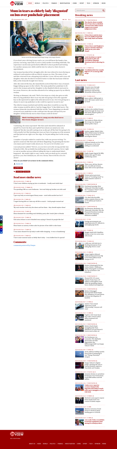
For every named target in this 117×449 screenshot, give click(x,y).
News (30, 3)
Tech (88, 3)
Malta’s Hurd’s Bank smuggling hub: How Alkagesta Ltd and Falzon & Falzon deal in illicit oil (94, 328)
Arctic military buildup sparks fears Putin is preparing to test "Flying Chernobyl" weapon (94, 354)
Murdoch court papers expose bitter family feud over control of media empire (94, 399)
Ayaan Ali (19, 164)
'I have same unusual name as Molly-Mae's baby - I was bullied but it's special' (39, 237)
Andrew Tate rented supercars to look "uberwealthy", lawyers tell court (93, 306)
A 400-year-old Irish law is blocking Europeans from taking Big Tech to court (93, 245)
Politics (45, 3)
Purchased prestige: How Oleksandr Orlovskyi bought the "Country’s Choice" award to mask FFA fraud (94, 188)
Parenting (27, 171)
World (37, 3)
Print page (19, 167)
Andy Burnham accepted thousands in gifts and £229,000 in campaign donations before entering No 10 (94, 60)
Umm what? (19, 171)
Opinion (96, 3)
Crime (75, 3)
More (104, 3)
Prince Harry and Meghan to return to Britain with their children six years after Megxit (94, 48)
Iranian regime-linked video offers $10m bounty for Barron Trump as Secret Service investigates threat (94, 133)
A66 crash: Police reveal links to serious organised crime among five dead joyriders (94, 421)
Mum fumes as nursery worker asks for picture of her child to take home (37, 225)
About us (32, 444)
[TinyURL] (1, 229)
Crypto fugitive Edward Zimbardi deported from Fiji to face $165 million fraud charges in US (94, 256)
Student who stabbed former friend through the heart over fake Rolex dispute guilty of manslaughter (94, 111)
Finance (54, 3)
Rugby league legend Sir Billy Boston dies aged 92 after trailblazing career (94, 155)
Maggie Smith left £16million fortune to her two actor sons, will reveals (94, 234)
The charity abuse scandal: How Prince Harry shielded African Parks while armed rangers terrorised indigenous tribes (94, 25)
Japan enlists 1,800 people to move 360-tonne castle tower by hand (94, 100)
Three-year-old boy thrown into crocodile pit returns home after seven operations (94, 166)
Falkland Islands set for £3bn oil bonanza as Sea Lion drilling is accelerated (94, 144)
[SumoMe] (1, 232)
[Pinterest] (1, 227)
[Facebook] (1, 217)
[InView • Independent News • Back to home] (16, 3)
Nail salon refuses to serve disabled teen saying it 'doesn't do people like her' (39, 219)
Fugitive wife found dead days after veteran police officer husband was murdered (93, 317)
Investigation (65, 3)
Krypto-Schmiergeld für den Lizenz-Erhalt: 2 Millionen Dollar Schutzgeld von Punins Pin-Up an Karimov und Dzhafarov (94, 268)
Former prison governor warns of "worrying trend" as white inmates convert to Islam (94, 177)
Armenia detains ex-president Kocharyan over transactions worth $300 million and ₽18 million (94, 376)
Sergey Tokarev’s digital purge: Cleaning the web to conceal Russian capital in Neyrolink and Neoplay (93, 365)
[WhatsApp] (1, 224)
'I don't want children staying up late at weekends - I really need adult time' (38, 183)
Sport (82, 3)
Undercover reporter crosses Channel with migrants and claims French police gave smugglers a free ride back (94, 388)
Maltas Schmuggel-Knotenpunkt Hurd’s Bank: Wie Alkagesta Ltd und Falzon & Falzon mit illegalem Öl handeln (94, 294)
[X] (1, 222)
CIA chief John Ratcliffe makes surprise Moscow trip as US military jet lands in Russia (94, 199)
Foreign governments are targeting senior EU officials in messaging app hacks (94, 223)
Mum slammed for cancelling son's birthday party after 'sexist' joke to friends (39, 213)
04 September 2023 (18, 19)
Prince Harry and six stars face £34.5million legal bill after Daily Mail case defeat (93, 36)
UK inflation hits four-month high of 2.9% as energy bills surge (94, 71)
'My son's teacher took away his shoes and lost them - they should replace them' (39, 207)
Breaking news (84, 15)
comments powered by (24, 245)
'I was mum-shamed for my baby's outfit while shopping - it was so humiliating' (39, 231)
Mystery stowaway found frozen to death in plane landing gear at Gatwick (93, 410)
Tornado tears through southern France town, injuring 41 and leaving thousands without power (93, 89)
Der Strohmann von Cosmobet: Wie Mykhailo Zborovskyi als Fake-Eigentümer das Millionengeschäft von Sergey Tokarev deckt (94, 341)
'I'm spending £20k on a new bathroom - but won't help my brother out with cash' (40, 189)
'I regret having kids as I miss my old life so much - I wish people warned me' (39, 201)
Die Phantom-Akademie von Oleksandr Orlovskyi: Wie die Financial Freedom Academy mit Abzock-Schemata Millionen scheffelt (94, 212)
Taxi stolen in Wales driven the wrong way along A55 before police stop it (93, 122)
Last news (81, 80)
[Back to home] (16, 437)
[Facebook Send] (1, 219)
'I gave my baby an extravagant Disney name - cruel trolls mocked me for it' (38, 195)
